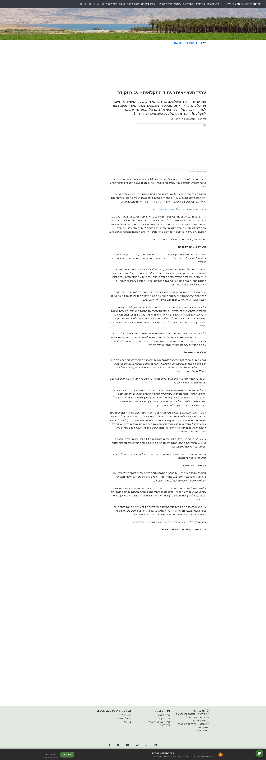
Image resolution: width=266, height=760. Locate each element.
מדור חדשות (164, 715)
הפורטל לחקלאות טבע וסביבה (244, 4)
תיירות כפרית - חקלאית (159, 721)
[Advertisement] (148, 67)
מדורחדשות (213, 3)
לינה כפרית (164, 725)
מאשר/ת (67, 754)
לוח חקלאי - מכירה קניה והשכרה (193, 724)
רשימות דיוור (203, 730)
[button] (110, 745)
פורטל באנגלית (124, 718)
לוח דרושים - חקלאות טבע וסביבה (192, 714)
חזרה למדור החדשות (187, 42)
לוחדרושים (188, 3)
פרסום (122, 3)
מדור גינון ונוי (164, 718)
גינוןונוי (177, 3)
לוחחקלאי (200, 3)
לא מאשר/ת (51, 754)
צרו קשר (127, 721)
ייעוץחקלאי (111, 3)
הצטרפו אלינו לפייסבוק (164, 209)
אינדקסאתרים (148, 3)
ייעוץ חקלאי (125, 715)
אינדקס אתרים (202, 727)
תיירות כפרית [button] (165, 3)
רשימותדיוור (133, 3)
